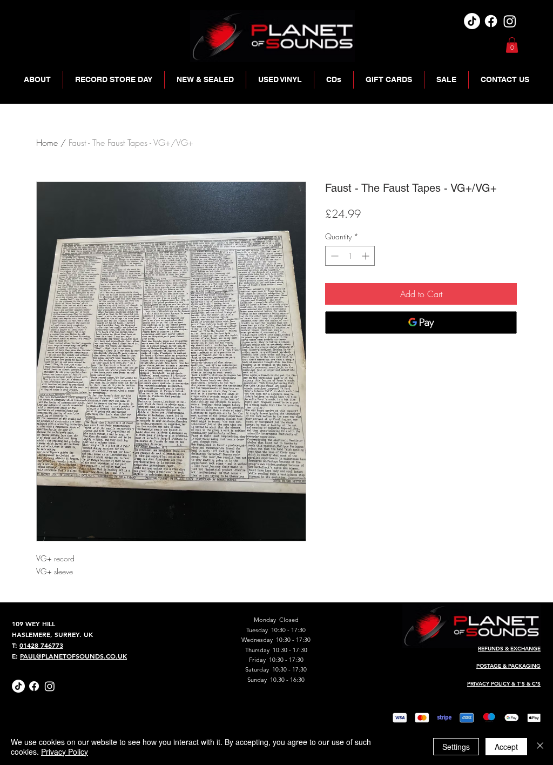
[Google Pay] (421, 322)
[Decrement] (333, 255)
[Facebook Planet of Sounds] (34, 686)
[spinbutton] (350, 255)
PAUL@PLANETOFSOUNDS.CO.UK (73, 656)
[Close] (540, 746)
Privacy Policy (64, 751)
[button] (511, 45)
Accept (506, 746)
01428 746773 (41, 645)
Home (47, 143)
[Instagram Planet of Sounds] (49, 686)
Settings (456, 746)
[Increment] (366, 255)
